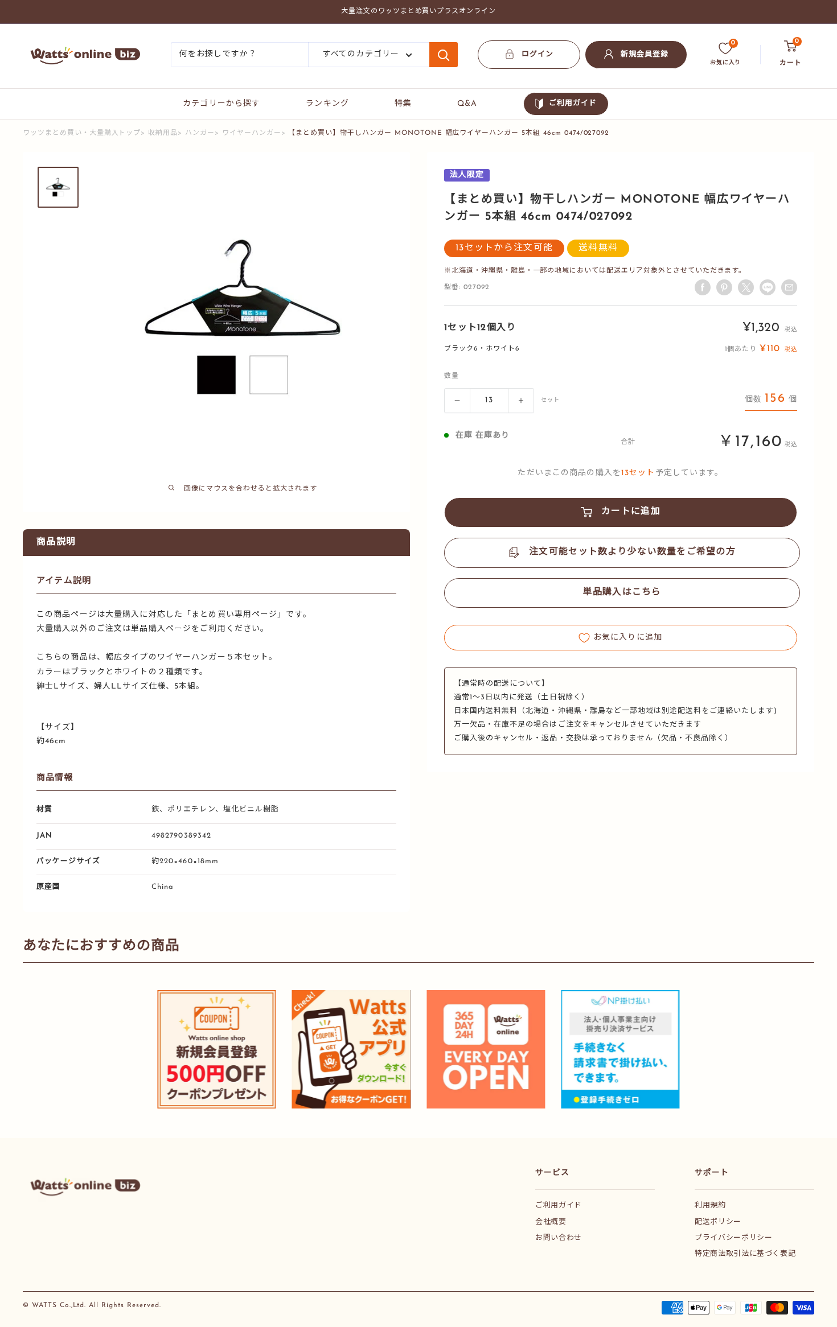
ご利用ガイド (573, 103)
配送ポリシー (718, 1222)
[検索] (443, 54)
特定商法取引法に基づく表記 (745, 1254)
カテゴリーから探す (221, 104)
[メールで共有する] (768, 287)
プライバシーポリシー (734, 1238)
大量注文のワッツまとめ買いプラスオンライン (418, 11)
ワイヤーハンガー (251, 133)
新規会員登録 (644, 54)
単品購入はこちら (622, 592)
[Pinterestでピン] (724, 287)
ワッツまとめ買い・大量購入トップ (82, 133)
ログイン (537, 54)
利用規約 (710, 1205)
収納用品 (163, 133)
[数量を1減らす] (457, 401)
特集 (403, 104)
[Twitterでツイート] (746, 287)
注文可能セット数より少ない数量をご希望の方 (632, 552)
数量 (451, 376)
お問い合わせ (558, 1238)
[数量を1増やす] (521, 401)
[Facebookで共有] (703, 287)
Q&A (467, 104)
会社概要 (551, 1222)
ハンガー (200, 133)
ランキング (327, 104)
